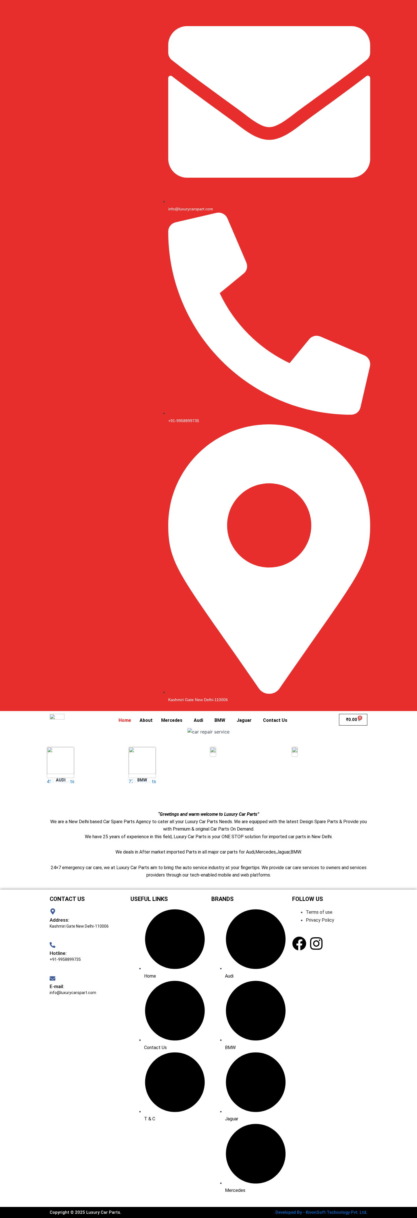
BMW (219, 720)
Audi (198, 720)
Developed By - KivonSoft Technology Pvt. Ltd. (321, 1212)
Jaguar (244, 720)
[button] (173, 720)
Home (125, 720)
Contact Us (275, 720)
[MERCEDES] (295, 770)
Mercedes (171, 720)
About (146, 720)
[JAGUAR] (213, 770)
